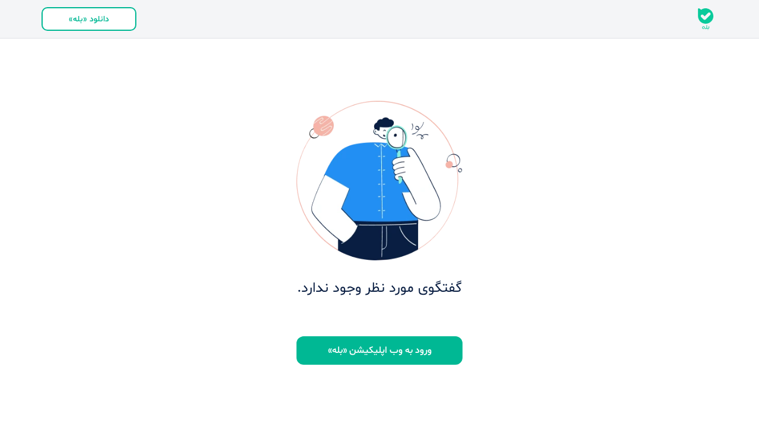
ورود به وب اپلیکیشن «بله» (380, 350)
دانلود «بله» (89, 19)
